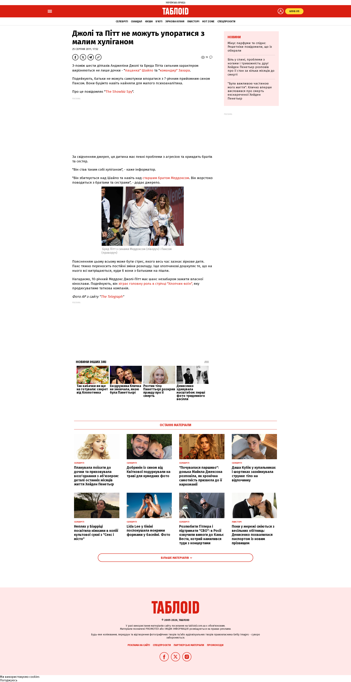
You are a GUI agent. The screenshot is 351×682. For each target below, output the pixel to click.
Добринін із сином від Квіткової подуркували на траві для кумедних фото (148, 471)
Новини (234, 37)
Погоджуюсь (8, 680)
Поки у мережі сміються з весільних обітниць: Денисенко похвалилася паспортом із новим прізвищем (253, 534)
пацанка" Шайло (139, 70)
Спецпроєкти (226, 21)
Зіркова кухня (174, 21)
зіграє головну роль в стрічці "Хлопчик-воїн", (155, 283)
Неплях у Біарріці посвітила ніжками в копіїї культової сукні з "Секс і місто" (96, 532)
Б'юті (159, 21)
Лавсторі (193, 21)
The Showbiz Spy (118, 91)
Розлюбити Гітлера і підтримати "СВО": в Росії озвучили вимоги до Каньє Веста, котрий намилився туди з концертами (201, 534)
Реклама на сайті (139, 645)
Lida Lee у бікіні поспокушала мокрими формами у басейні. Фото (148, 530)
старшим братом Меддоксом (166, 178)
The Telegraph (111, 296)
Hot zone (208, 21)
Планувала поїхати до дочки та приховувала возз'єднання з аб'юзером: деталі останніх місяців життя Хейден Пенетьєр (96, 475)
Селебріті (122, 21)
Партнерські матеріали (189, 645)
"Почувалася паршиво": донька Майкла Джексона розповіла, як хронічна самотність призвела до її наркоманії (200, 475)
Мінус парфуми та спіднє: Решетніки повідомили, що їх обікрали (250, 46)
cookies (34, 677)
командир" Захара (175, 70)
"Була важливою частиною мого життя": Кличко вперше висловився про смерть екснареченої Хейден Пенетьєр (250, 91)
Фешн (149, 21)
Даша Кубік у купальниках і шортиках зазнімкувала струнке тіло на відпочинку (254, 473)
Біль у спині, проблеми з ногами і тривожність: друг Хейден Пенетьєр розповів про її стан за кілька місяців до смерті (251, 67)
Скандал (136, 21)
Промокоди (215, 645)
